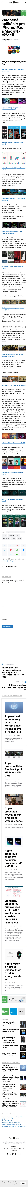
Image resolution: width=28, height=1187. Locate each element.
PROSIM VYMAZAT (7, 1120)
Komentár (4, 585)
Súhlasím (22, 1183)
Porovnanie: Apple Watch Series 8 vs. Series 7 (10, 1030)
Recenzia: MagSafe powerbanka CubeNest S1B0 (9, 1023)
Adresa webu (4, 619)
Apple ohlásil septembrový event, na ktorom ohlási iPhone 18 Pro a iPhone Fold (13, 724)
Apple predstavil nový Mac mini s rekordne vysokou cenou (14, 814)
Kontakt (14, 1150)
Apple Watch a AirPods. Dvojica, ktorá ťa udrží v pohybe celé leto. (13, 971)
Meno (3, 606)
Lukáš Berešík (6, 39)
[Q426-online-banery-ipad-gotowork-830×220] (14, 13)
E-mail (3, 612)
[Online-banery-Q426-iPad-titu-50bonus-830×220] (14, 999)
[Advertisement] (14, 646)
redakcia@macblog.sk (8, 561)
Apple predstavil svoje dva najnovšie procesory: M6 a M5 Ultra (13, 858)
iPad (22, 532)
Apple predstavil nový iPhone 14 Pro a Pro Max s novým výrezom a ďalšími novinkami (10, 1039)
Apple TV (16, 532)
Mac (18, 535)
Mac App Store (6, 538)
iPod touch (11, 535)
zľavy (19, 538)
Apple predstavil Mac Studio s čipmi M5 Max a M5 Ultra (14, 769)
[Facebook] (7, 1154)
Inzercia (13, 1146)
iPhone (4, 535)
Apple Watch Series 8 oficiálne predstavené (9, 1054)
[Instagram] (13, 1154)
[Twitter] (10, 1154)
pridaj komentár (6, 40)
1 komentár (17, 735)
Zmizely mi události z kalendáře (11, 1122)
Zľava (13, 538)
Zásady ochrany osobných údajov (14, 1148)
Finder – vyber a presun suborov (11, 1124)
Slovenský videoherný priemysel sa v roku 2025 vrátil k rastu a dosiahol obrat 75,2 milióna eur (12, 911)
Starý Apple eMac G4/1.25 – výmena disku (14, 1126)
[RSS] (20, 1154)
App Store (9, 532)
